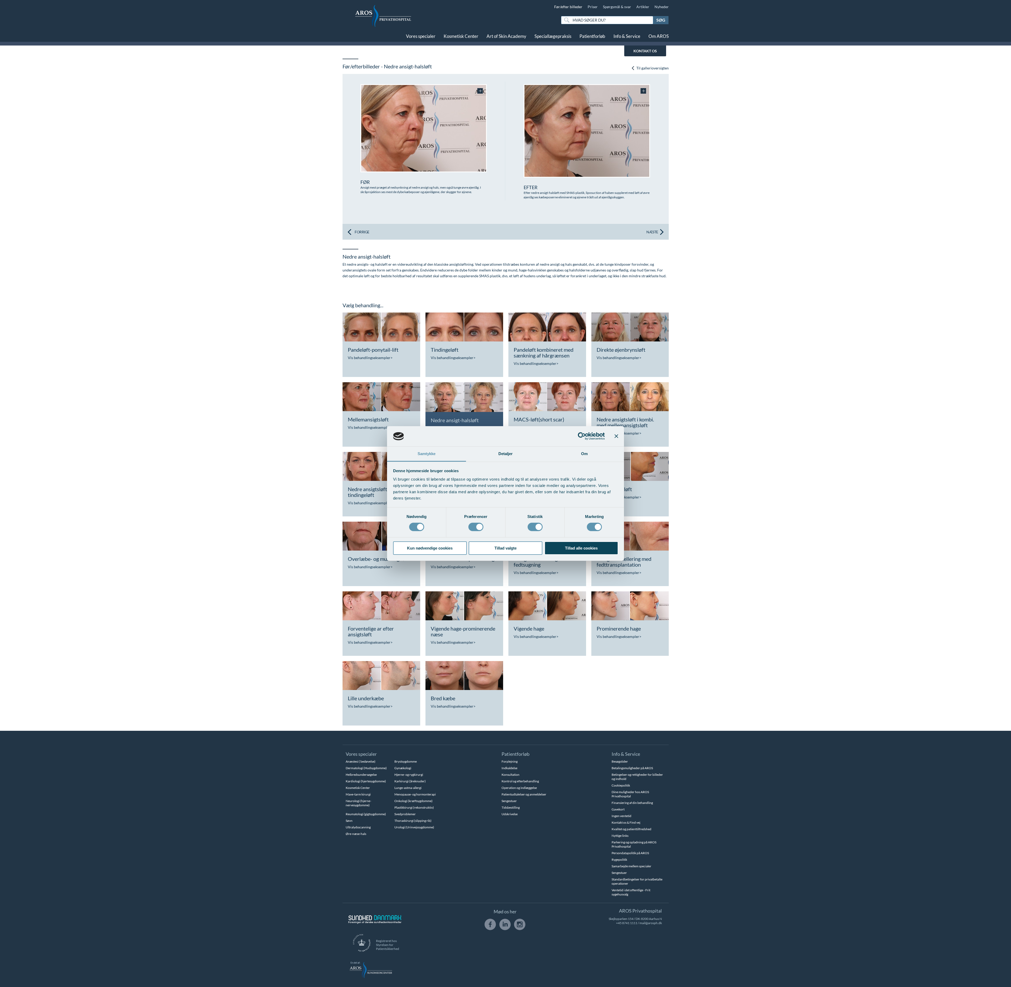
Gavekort (618, 809)
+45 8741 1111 (626, 923)
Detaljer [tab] (505, 453)
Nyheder (662, 6)
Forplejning (510, 761)
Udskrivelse (510, 814)
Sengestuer (509, 801)
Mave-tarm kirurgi (358, 794)
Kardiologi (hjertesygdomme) (366, 781)
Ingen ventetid (621, 816)
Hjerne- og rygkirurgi (408, 775)
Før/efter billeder (568, 6)
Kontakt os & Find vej (626, 822)
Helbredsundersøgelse (361, 775)
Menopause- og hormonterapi (415, 794)
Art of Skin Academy (506, 36)
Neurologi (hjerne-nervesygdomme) (358, 803)
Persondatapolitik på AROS (630, 853)
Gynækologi (402, 768)
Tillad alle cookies (581, 548)
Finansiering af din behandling (632, 803)
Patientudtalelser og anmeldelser (524, 794)
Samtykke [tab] (427, 453)
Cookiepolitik (621, 785)
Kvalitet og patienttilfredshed (631, 829)
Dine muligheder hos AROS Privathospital (630, 794)
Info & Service (626, 36)
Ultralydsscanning (358, 827)
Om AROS (658, 36)
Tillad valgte (505, 548)
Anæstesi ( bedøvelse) (360, 761)
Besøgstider (620, 761)
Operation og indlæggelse (519, 788)
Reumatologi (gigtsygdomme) (366, 814)
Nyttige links (620, 836)
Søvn (349, 821)
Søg (660, 19)
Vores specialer (420, 36)
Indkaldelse (509, 768)
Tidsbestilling (511, 807)
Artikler (642, 6)
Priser (593, 6)
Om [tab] (584, 453)
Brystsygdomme (405, 761)
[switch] (475, 526)
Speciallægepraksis (552, 36)
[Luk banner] (616, 436)
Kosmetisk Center (461, 36)
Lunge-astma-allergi (408, 788)
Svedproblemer (405, 814)
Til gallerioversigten (652, 68)
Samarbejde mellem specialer (631, 866)
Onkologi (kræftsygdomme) (413, 801)
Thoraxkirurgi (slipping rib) (413, 821)
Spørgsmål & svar (617, 6)
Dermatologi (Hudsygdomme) (366, 768)
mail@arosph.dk (651, 923)
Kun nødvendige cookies (430, 548)
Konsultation (510, 775)
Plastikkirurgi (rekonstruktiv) (414, 807)
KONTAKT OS (645, 51)
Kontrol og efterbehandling (520, 781)
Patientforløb (592, 36)
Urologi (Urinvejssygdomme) (414, 827)
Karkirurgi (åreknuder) (410, 781)
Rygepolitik (619, 860)
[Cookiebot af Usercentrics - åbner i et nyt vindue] (582, 436)
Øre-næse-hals (356, 834)
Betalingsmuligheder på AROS (632, 768)
